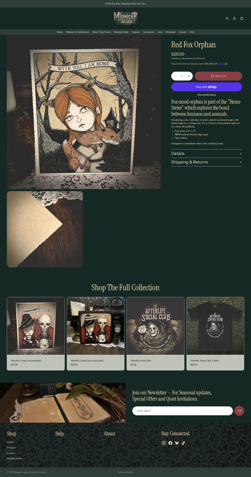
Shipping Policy (14, 458)
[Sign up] (239, 411)
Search (10, 442)
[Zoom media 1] (84, 112)
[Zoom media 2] (45, 229)
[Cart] (242, 18)
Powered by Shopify (38, 472)
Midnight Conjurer (21, 472)
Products (11, 447)
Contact (10, 453)
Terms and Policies (125, 472)
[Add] (59, 349)
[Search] (227, 18)
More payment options (207, 95)
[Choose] (239, 349)
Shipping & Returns (189, 162)
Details (177, 153)
